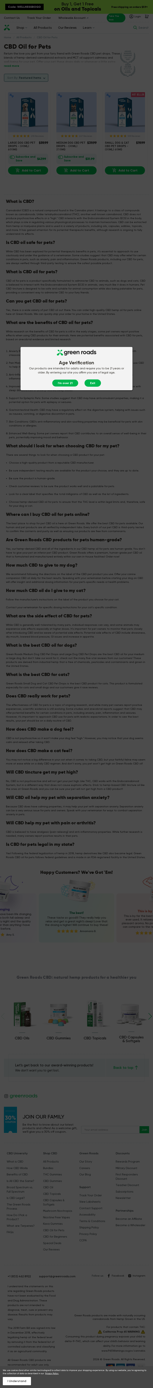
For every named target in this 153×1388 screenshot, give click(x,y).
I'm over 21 (65, 383)
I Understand (16, 1381)
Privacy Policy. (52, 1373)
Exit (92, 383)
